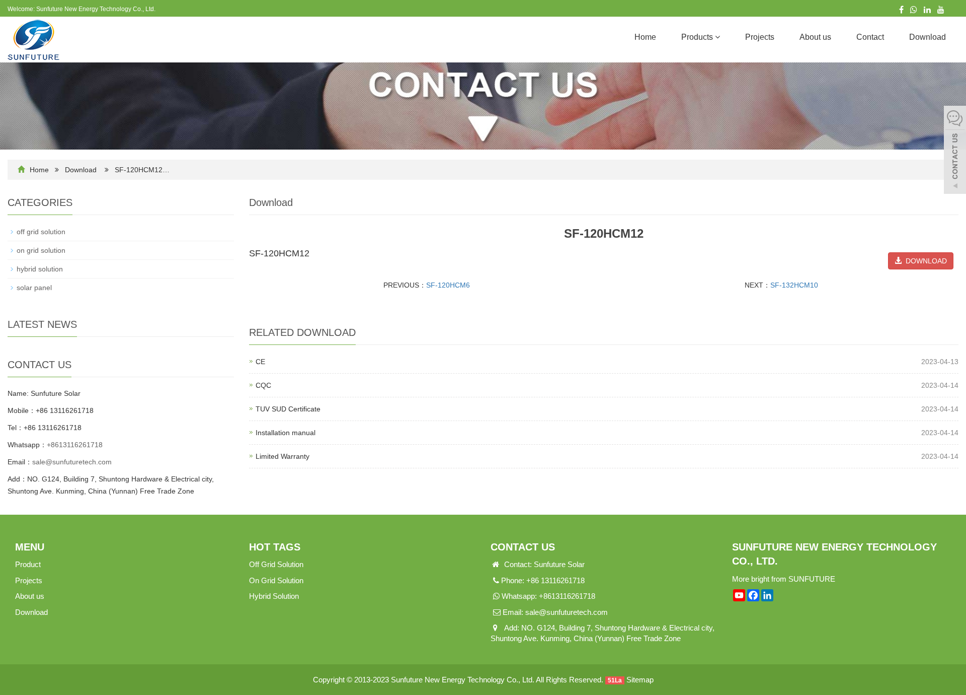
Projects (759, 37)
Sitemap (640, 679)
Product (28, 564)
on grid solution (41, 250)
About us (815, 37)
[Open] (955, 151)
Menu (29, 546)
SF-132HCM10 (794, 285)
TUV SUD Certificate (288, 409)
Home (645, 37)
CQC (263, 385)
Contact (870, 37)
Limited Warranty (282, 456)
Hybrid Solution (274, 596)
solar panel (34, 288)
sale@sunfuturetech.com (72, 462)
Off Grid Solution (276, 564)
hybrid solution (40, 269)
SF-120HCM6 (448, 285)
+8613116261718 (75, 445)
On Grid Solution (276, 580)
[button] (717, 37)
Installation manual (285, 433)
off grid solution (41, 232)
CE (260, 362)
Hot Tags (274, 546)
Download (927, 37)
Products (698, 37)
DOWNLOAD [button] (924, 261)
